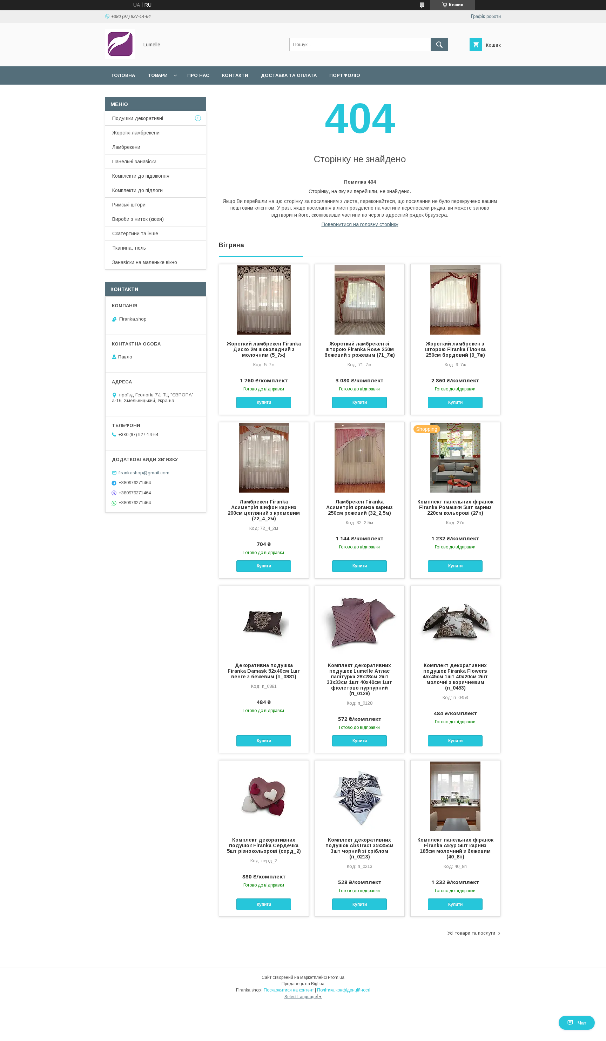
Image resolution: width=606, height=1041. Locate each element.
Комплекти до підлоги (137, 190)
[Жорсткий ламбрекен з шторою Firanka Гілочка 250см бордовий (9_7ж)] (455, 299)
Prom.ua (336, 977)
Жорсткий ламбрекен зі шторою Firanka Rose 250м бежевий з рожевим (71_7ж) (359, 349)
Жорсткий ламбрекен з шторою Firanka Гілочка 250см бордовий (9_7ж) (455, 349)
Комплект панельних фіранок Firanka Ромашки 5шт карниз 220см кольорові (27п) (455, 507)
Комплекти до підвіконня (140, 176)
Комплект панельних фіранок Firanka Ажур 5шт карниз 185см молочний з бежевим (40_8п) (455, 848)
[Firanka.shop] (120, 57)
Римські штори (129, 204)
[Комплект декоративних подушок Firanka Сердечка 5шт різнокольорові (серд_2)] (264, 795)
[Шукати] (439, 44)
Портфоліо (344, 75)
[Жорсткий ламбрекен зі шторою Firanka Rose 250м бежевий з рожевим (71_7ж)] (359, 299)
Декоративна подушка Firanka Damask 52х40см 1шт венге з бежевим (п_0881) (264, 671)
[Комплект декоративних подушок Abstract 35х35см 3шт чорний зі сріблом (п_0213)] (359, 795)
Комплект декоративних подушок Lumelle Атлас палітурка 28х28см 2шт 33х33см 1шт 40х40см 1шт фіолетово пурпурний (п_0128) (359, 679)
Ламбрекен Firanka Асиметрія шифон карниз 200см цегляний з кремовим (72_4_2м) (264, 510)
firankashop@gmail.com (144, 472)
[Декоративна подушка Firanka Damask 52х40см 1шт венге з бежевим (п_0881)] (264, 621)
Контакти (235, 75)
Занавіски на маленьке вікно (144, 262)
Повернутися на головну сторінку (360, 224)
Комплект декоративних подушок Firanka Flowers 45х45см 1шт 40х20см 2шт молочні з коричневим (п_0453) (455, 677)
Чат (582, 1023)
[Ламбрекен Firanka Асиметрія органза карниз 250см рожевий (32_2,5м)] (359, 457)
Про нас (198, 75)
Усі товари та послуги (471, 933)
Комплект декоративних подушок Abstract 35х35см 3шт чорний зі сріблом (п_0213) (359, 848)
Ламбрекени (126, 147)
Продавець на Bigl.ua (303, 983)
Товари (158, 75)
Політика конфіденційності (343, 990)
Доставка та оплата (289, 75)
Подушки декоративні (137, 118)
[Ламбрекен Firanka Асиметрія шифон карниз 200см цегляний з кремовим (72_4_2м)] (264, 457)
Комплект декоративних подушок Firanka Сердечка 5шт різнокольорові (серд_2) (264, 845)
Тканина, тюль (129, 248)
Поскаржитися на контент (289, 990)
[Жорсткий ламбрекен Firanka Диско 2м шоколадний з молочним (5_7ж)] (264, 299)
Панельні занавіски (134, 161)
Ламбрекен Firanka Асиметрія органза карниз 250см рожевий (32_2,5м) (359, 507)
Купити (264, 402)
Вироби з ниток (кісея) (138, 219)
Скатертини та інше (135, 233)
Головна (123, 75)
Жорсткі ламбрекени (136, 133)
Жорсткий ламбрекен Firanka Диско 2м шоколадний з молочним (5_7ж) (264, 349)
